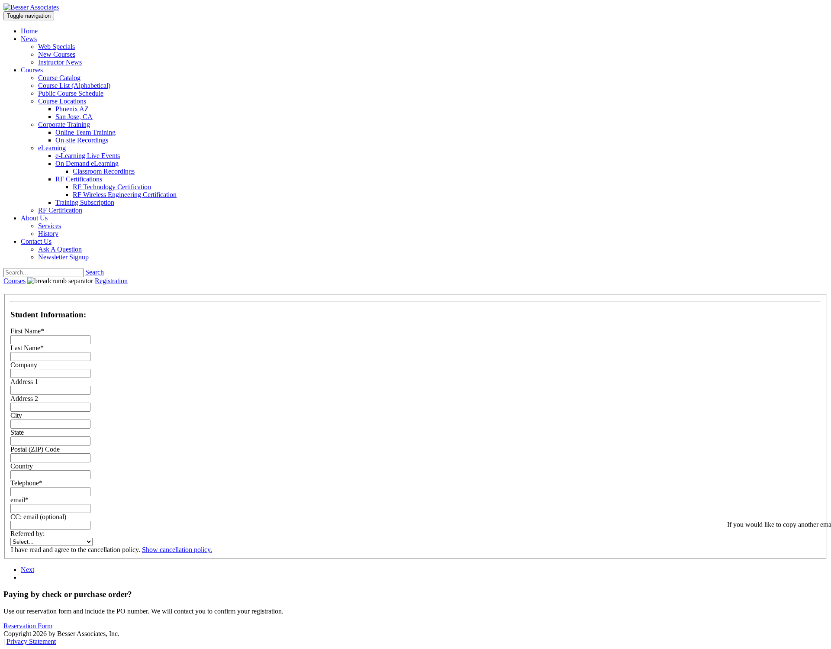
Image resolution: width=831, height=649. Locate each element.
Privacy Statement (31, 641)
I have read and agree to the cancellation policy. (75, 549)
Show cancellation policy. (177, 549)
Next (27, 569)
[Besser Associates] (31, 7)
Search (94, 272)
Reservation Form (27, 626)
